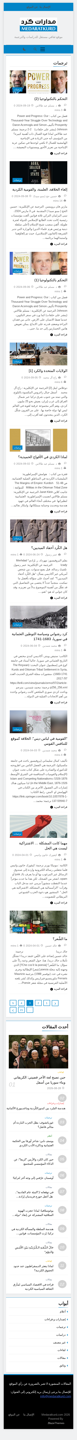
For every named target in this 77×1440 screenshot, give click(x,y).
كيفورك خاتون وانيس (45, 854)
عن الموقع (32, 6)
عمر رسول (51, 554)
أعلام (49, 1136)
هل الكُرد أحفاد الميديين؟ (49, 548)
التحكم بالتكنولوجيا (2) (50, 99)
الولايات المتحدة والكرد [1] (48, 371)
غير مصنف (59, 1342)
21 (21, 1010)
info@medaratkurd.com (55, 1396)
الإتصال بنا (45, 6)
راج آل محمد (50, 377)
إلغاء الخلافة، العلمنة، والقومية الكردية (39, 189)
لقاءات (61, 1072)
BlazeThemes (56, 1423)
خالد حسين (51, 945)
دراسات (61, 1334)
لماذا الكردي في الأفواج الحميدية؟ (42, 457)
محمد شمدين (49, 645)
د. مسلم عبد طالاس (46, 105)
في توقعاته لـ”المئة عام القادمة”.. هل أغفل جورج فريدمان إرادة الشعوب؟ (34, 1196)
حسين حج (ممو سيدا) (45, 196)
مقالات (49, 1154)
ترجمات (17, 89)
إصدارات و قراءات (55, 1103)
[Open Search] (35, 49)
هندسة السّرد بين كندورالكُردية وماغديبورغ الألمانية (36, 1108)
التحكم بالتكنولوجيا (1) (50, 280)
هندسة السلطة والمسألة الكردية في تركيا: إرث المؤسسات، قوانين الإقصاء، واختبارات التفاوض (32, 1233)
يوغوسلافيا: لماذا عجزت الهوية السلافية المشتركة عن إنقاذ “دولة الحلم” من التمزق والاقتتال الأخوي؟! (32, 1215)
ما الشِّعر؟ (60, 939)
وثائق (62, 1365)
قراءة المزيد (60, 153)
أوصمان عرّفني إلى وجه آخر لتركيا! (33, 1177)
